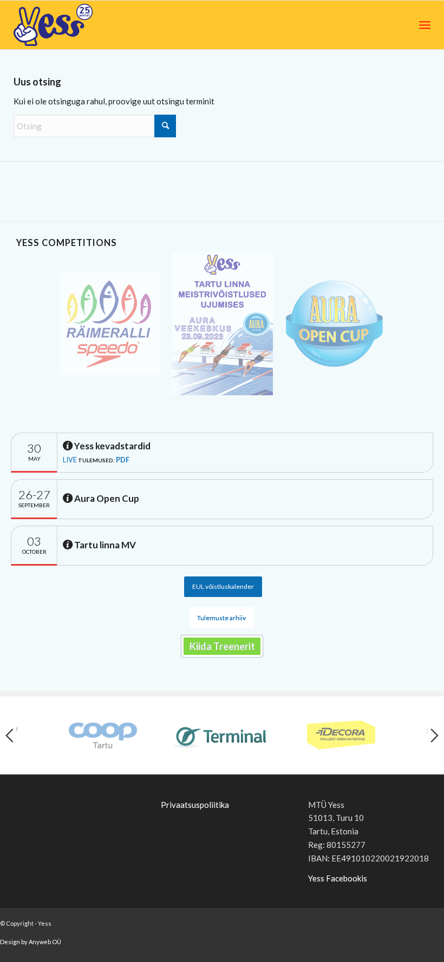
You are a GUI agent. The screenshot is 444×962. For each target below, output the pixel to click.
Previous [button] (9, 735)
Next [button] (434, 735)
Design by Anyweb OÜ (30, 941)
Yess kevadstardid (112, 446)
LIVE (70, 459)
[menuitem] (424, 24)
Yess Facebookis (337, 878)
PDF (122, 459)
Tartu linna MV (104, 544)
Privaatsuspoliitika (195, 805)
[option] (110, 324)
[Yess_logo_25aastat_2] (94, 25)
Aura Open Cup (106, 498)
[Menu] (424, 24)
